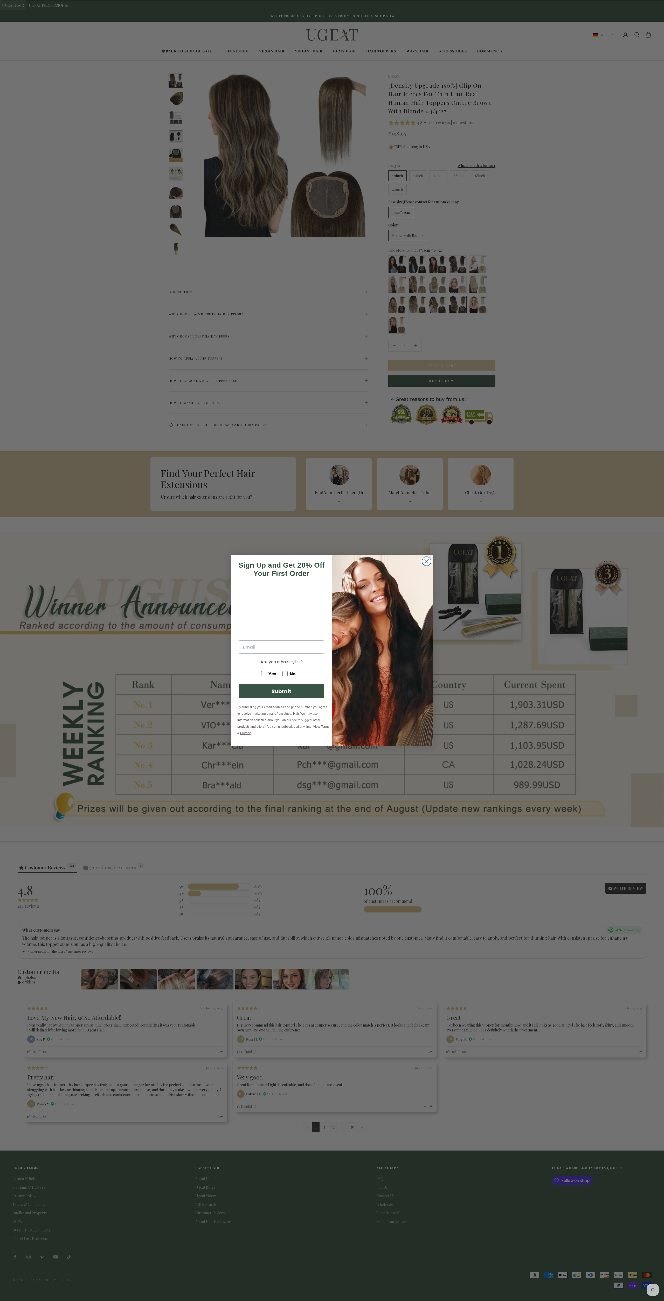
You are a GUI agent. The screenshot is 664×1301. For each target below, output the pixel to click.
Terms (325, 726)
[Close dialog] (426, 561)
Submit (281, 691)
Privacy (245, 733)
